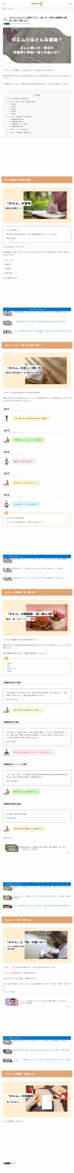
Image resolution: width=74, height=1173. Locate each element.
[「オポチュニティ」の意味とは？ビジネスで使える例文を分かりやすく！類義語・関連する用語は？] (7, 899)
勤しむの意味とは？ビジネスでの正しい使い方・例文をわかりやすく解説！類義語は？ (41, 559)
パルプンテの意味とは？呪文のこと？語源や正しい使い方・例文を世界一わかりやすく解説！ (42, 331)
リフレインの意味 (9, 992)
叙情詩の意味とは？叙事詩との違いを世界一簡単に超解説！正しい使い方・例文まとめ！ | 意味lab (43, 848)
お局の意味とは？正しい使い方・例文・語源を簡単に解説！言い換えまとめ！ (42, 321)
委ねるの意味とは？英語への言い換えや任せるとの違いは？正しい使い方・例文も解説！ (41, 1050)
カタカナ (7, 23)
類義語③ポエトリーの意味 (19, 124)
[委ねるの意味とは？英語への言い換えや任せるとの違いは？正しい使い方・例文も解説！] (7, 1053)
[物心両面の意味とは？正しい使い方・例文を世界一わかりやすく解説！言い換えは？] (7, 315)
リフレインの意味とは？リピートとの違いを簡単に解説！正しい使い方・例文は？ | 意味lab (44, 1002)
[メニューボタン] (3, 3)
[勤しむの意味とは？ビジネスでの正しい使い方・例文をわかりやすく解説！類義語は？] (7, 562)
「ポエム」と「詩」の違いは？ (19, 129)
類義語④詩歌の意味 (17, 126)
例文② (14, 106)
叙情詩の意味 (7, 838)
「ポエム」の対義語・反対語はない (20, 132)
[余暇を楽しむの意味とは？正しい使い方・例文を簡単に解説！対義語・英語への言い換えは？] (7, 890)
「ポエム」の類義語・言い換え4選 (20, 116)
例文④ (14, 111)
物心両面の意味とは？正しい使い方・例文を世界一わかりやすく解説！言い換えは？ (41, 312)
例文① (14, 104)
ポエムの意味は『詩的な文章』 (19, 98)
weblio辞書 (13, 699)
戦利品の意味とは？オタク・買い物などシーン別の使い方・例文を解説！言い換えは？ (41, 1040)
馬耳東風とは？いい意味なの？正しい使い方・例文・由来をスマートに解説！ (38, 568)
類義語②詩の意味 (17, 121)
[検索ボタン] (70, 3)
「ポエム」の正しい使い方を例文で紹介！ (22, 101)
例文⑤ (14, 113)
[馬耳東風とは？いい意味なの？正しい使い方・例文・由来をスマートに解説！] (7, 572)
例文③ (14, 109)
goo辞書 (13, 238)
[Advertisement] (37, 155)
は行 (14, 1163)
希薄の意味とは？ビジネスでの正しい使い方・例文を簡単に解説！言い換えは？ (39, 578)
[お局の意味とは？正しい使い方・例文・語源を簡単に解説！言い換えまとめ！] (7, 325)
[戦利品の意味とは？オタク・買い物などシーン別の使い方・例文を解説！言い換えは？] (7, 1044)
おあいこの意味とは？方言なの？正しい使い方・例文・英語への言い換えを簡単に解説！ (41, 905)
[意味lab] (37, 3)
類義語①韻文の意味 (17, 119)
